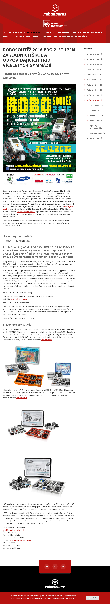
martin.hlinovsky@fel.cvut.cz (19, 540)
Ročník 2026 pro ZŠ (94, 54)
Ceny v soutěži (96, 120)
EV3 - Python (96, 32)
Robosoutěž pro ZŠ (35, 32)
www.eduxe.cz (46, 340)
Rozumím (92, 598)
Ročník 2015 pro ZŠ (94, 138)
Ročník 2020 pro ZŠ (94, 80)
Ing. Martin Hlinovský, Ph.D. (14, 530)
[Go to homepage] (55, 27)
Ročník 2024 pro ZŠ (94, 64)
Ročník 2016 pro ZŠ (94, 100)
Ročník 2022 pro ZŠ (94, 75)
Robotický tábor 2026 (42, 36)
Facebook (55, 566)
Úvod (5, 32)
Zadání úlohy (95, 110)
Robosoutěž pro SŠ (17, 32)
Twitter (47, 566)
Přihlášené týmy (96, 115)
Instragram (63, 566)
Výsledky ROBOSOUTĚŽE (96, 127)
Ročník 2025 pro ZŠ (94, 59)
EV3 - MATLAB (83, 32)
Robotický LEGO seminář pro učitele (61, 32)
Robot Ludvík (8, 36)
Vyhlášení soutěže (97, 105)
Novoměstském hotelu (26, 211)
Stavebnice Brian (23, 36)
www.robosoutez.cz (19, 299)
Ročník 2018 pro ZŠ (94, 90)
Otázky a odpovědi (97, 133)
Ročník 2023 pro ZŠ (94, 69)
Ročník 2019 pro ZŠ (94, 85)
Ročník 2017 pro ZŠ (94, 95)
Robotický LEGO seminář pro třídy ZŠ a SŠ (70, 36)
